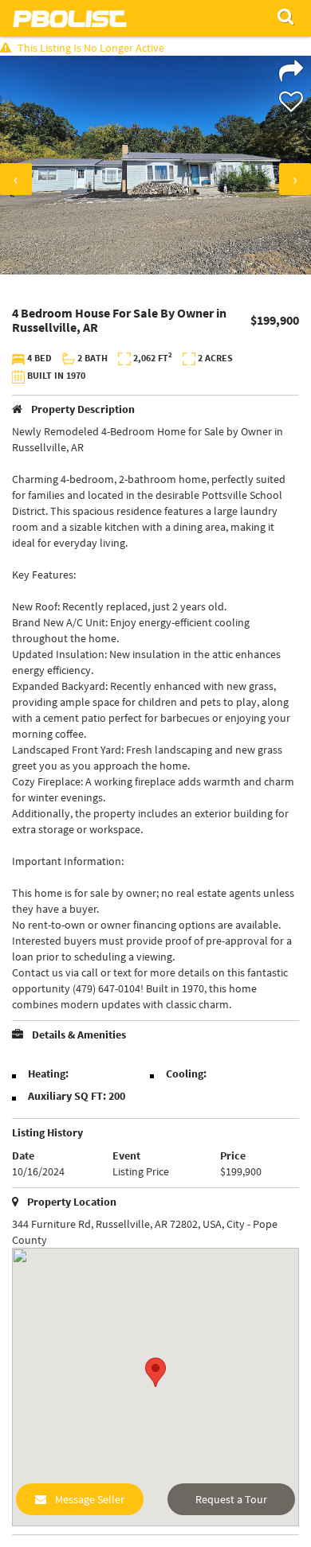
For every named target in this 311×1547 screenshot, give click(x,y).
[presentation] (16, 179)
